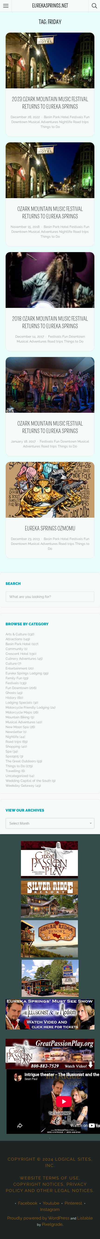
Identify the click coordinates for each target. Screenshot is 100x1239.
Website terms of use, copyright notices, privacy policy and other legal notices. (50, 1184)
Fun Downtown (17, 688)
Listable (85, 1218)
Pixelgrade (52, 1224)
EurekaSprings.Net (50, 6)
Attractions (14, 639)
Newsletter (14, 732)
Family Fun (14, 678)
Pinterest (73, 1203)
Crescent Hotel (17, 654)
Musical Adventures (43, 122)
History (11, 697)
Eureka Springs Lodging (24, 673)
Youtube (51, 1203)
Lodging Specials (19, 702)
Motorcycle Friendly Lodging (27, 707)
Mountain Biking (18, 717)
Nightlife (65, 122)
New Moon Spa (17, 727)
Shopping (13, 746)
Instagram (50, 1209)
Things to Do (50, 127)
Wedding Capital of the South (28, 781)
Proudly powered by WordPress (38, 1218)
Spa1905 (12, 756)
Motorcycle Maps (19, 712)
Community (14, 649)
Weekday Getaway (20, 785)
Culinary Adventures (21, 658)
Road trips (81, 122)
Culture (11, 663)
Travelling (13, 771)
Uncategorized (17, 776)
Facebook (27, 1203)
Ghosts (11, 693)
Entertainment (16, 668)
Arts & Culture (16, 634)
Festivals (12, 683)
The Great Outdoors (21, 761)
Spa (9, 751)
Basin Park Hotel (18, 644)
